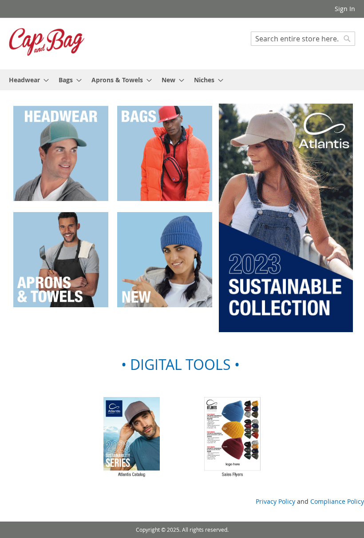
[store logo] (46, 43)
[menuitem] (26, 79)
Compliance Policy (337, 501)
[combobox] (303, 39)
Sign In (345, 8)
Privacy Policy (275, 501)
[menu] (182, 79)
